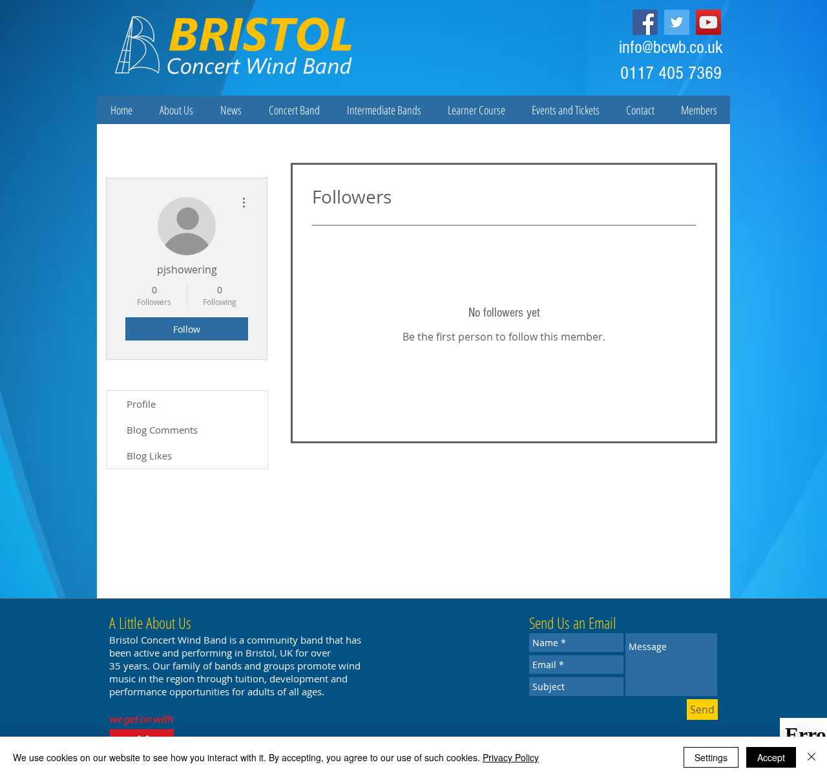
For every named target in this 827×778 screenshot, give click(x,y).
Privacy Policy (511, 757)
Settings (711, 757)
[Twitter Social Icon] (676, 22)
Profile (141, 403)
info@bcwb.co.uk (671, 47)
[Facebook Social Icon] (645, 22)
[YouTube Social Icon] (708, 22)
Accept (771, 757)
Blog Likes (149, 455)
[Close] (811, 757)
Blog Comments (162, 429)
